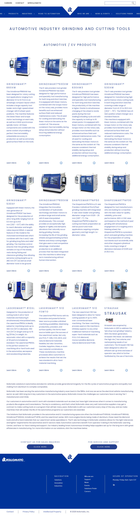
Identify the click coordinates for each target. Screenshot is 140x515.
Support (87, 479)
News (86, 482)
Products (13, 14)
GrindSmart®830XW (54, 200)
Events (87, 485)
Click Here (40, 447)
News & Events (102, 14)
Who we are (88, 476)
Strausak (111, 308)
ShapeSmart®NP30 (118, 200)
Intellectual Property (52, 512)
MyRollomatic (34, 3)
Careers (8, 3)
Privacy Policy (28, 512)
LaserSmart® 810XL (21, 308)
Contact (20, 3)
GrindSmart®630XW (54, 84)
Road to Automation (49, 14)
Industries (27, 14)
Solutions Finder (124, 14)
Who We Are (83, 14)
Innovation (58, 483)
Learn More (11, 163)
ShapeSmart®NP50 (85, 200)
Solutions (58, 480)
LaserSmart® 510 (84, 308)
